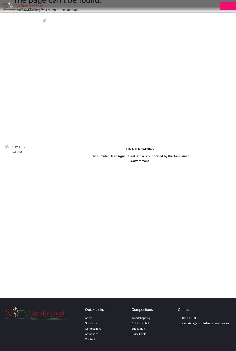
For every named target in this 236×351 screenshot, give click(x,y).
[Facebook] (180, 329)
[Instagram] (187, 329)
